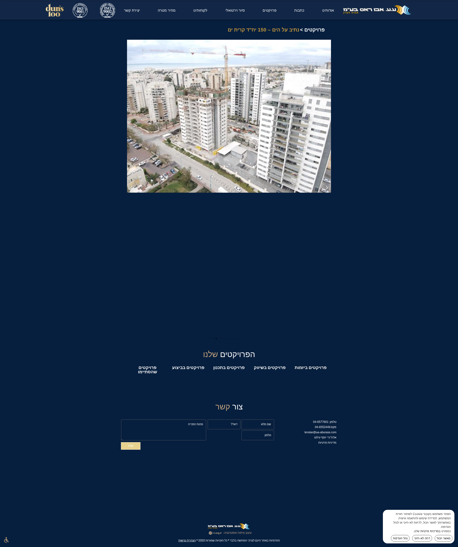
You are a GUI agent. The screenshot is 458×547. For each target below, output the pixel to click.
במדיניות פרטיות (430, 531)
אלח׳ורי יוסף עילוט (325, 437)
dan (80, 13)
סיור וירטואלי (235, 10)
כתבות (299, 10)
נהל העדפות (400, 538)
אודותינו (328, 10)
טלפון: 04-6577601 (324, 421)
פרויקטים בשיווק (270, 367)
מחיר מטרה (167, 10)
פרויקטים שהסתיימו (147, 369)
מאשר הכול (443, 538)
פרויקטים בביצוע (188, 367)
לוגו (377, 13)
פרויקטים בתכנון (229, 367)
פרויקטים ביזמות (311, 367)
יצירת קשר (132, 10)
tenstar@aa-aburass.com (320, 432)
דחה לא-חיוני (422, 538)
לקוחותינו (200, 10)
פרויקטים (269, 10)
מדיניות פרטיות (327, 442)
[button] (206, 338)
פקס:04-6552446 (325, 427)
